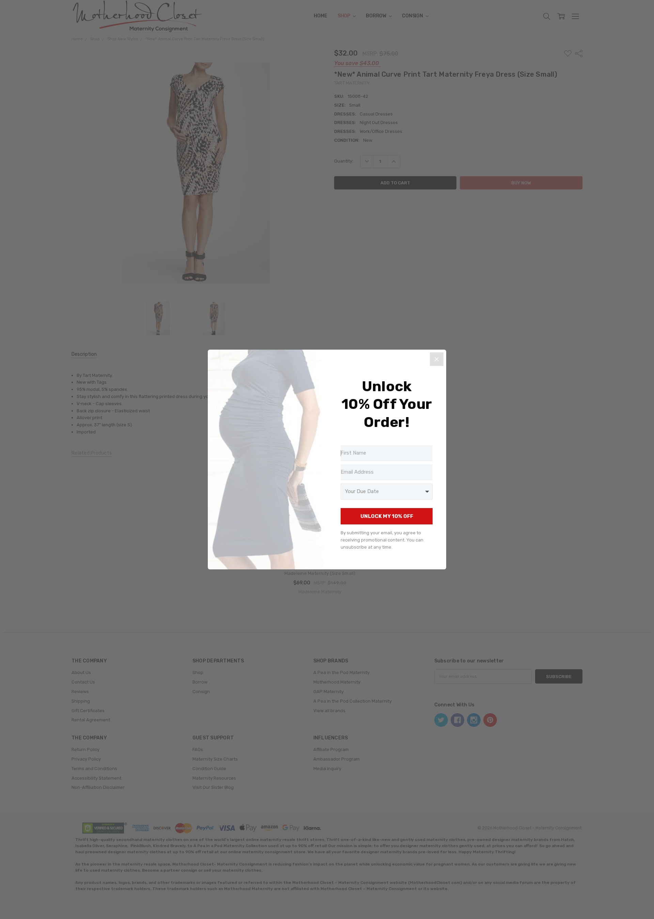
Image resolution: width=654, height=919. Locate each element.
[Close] (436, 359)
